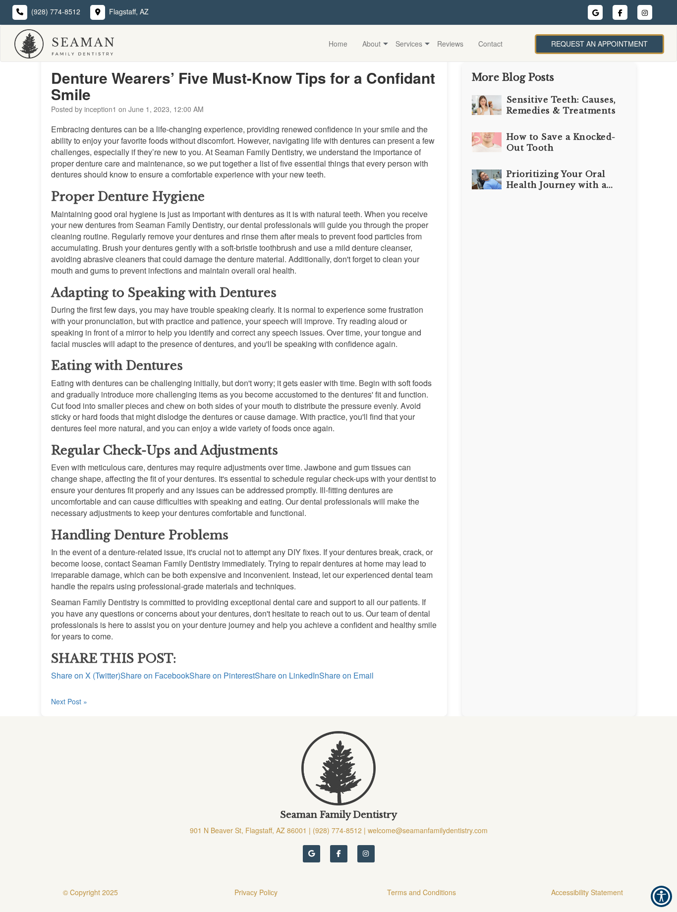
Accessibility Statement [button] (587, 892)
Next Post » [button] (69, 701)
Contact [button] (490, 44)
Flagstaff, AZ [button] (129, 11)
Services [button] (408, 44)
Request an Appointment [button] (599, 44)
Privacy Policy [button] (256, 892)
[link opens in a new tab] (311, 853)
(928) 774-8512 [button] (55, 11)
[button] (59, 43)
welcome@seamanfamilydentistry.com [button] (428, 830)
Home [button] (338, 44)
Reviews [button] (450, 44)
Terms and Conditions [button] (421, 892)
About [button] (371, 44)
